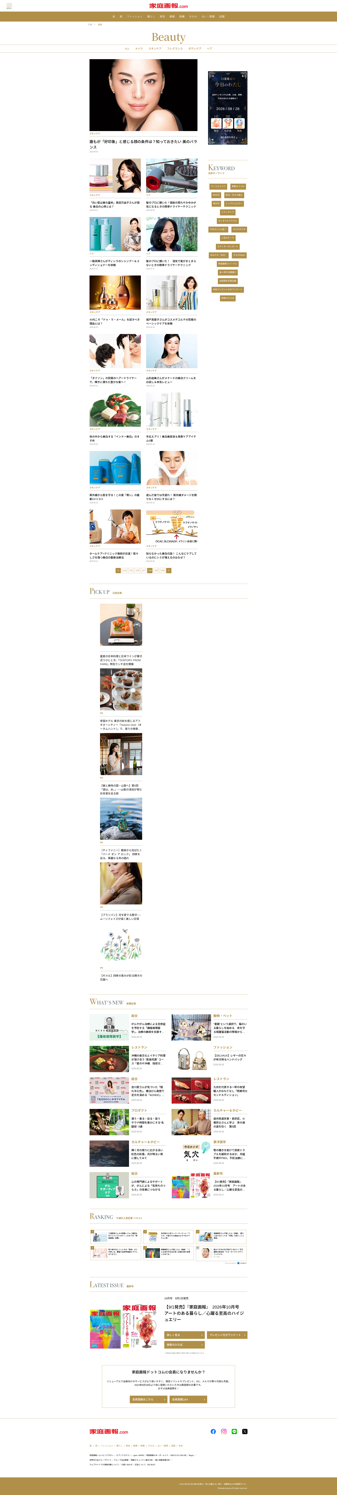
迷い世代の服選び (227, 272)
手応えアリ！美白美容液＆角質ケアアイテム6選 (171, 438)
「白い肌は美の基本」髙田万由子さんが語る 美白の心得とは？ (115, 204)
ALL (127, 48)
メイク (139, 48)
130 (162, 570)
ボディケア (194, 48)
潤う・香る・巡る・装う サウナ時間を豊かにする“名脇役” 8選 (147, 1122)
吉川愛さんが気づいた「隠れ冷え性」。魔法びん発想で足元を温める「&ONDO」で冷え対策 (148, 1091)
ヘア (209, 48)
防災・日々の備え (234, 195)
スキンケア (155, 48)
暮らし (151, 16)
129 (156, 570)
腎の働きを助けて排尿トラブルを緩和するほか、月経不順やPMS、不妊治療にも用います (229, 1154)
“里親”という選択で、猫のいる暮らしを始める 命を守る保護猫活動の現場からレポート (230, 1028)
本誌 (181, 1446)
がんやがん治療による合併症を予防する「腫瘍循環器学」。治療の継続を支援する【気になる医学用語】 (148, 1028)
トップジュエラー (234, 203)
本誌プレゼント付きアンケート (227, 289)
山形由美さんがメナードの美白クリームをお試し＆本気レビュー (171, 380)
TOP (90, 25)
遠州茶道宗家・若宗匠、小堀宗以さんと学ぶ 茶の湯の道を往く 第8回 (229, 1122)
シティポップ (227, 212)
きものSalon (239, 255)
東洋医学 (219, 1142)
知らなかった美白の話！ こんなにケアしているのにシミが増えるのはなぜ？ (171, 555)
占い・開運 (208, 16)
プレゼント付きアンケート (225, 1335)
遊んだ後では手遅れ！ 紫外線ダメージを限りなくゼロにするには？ (171, 497)
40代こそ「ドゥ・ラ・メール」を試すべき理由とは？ (115, 321)
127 (143, 570)
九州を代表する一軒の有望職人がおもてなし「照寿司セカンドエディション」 (230, 1091)
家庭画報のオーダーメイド (157, 1455)
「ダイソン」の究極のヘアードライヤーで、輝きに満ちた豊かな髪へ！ (113, 380)
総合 (134, 1015)
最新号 (218, 1173)
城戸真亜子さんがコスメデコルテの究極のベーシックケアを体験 (171, 321)
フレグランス (175, 48)
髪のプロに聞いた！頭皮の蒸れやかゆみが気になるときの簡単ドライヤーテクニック (171, 204)
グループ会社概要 (121, 1460)
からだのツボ (239, 229)
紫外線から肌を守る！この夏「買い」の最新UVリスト (115, 497)
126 (137, 570)
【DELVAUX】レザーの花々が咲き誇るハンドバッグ (229, 1057)
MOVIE (216, 195)
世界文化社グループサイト (100, 1460)
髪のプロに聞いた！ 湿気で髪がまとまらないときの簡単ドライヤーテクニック (171, 263)
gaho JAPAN (138, 1455)
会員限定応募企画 (227, 281)
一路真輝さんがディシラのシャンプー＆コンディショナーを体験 (114, 263)
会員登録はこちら (142, 1399)
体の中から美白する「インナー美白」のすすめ (115, 438)
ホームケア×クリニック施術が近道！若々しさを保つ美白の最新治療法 (114, 555)
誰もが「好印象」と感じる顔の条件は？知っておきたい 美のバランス (143, 144)
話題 (222, 16)
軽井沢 (216, 203)
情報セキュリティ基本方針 (142, 1460)
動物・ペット (222, 1015)
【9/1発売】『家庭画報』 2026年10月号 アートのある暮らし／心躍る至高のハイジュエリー (229, 1186)
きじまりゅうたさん (227, 221)
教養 (182, 16)
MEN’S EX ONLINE (179, 1455)
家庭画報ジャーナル (227, 264)
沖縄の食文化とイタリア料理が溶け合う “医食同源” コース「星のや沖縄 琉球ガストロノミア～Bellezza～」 (148, 1059)
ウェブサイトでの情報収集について (104, 1465)
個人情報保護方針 (162, 1460)
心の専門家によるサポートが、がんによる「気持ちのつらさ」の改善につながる (148, 1185)
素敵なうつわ (238, 186)
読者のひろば (227, 298)
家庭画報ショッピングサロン (101, 1455)
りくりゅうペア (218, 186)
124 (124, 570)
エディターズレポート (227, 246)
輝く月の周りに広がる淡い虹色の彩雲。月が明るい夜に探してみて (147, 1154)
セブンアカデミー (123, 1455)
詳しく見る (173, 1335)
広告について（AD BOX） (145, 1465)
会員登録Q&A (180, 1399)
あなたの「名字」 (218, 255)
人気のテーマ (227, 238)
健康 (172, 16)
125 (131, 570)
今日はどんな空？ (218, 229)
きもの (193, 16)
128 (150, 570)
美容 (162, 16)
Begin (191, 1455)
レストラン (139, 1047)
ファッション (135, 16)
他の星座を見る (227, 137)
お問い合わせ (126, 1465)
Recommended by (231, 1263)
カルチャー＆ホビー (227, 1110)
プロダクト (139, 1110)
